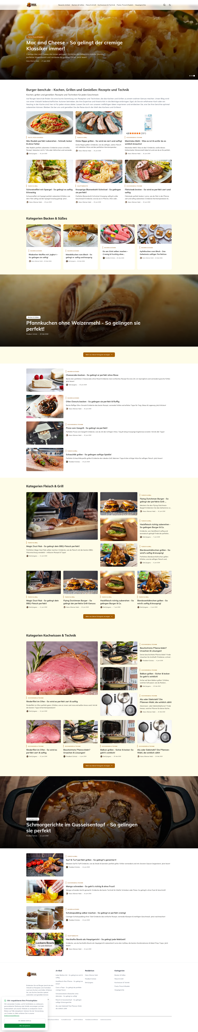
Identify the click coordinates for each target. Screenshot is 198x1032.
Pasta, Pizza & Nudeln (125, 5)
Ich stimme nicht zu (24, 1021)
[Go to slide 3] (194, 76)
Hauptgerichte (140, 5)
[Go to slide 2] (192, 75)
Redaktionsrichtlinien (91, 1019)
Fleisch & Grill (91, 5)
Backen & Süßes (78, 5)
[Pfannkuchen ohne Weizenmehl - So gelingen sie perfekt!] (99, 310)
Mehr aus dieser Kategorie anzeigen (98, 355)
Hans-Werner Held (32, 61)
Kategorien (119, 970)
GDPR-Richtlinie (78, 1019)
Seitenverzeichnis (105, 1019)
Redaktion (89, 970)
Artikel (59, 970)
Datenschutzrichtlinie (52, 1019)
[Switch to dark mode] (170, 5)
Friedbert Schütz (31, 334)
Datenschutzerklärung (11, 1016)
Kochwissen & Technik (106, 5)
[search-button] (164, 5)
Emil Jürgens (89, 982)
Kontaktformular (66, 1019)
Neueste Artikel (64, 5)
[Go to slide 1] (190, 75)
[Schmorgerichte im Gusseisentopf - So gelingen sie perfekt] (99, 812)
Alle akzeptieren (24, 1026)
